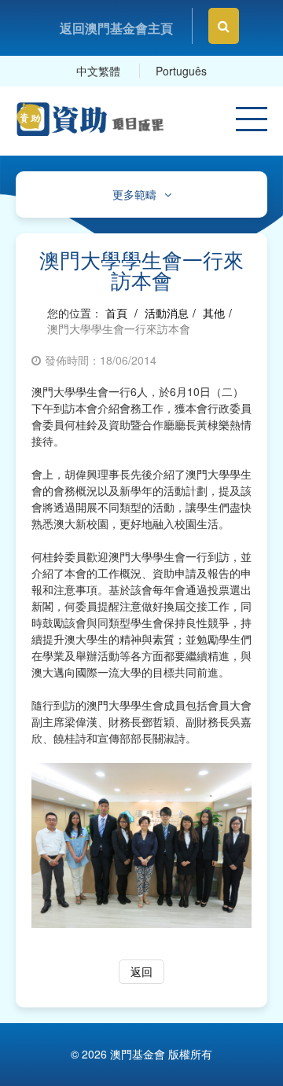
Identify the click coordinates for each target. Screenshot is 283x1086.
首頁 (116, 313)
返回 (141, 971)
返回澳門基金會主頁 (116, 28)
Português (181, 71)
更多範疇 (134, 194)
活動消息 (167, 313)
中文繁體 (98, 71)
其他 (214, 313)
